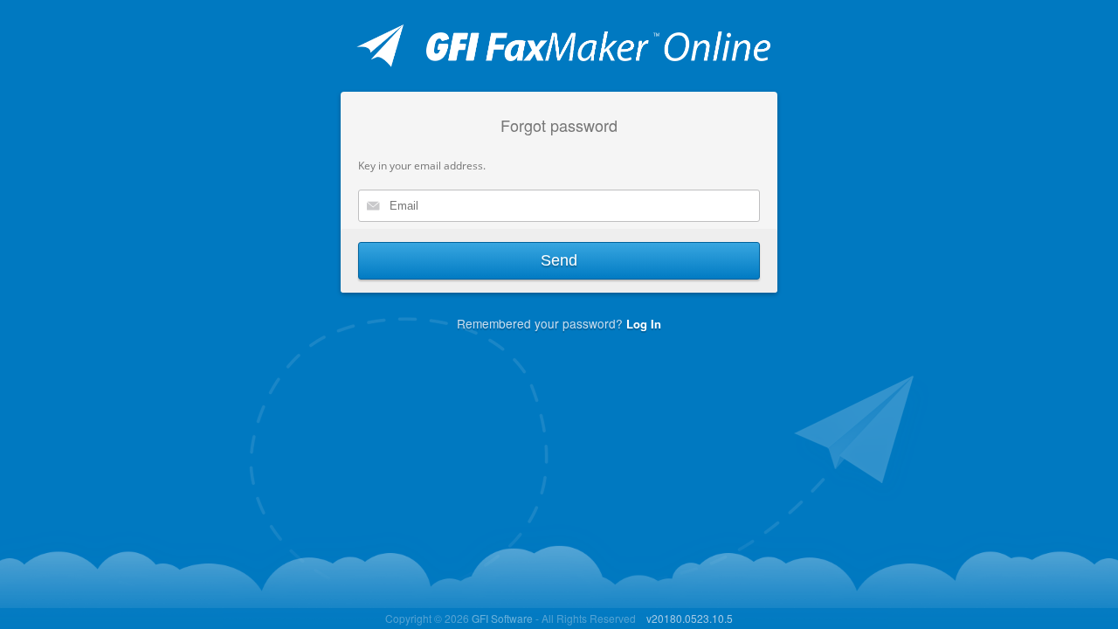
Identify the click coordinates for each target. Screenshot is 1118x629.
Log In (643, 323)
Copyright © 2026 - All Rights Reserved (510, 618)
